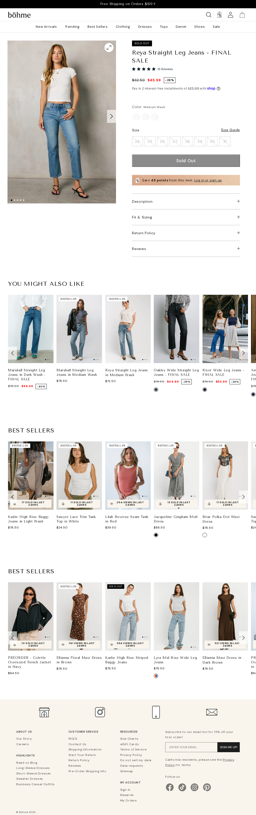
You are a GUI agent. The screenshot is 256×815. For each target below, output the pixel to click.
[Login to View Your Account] (230, 14)
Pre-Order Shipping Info (87, 771)
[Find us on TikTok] (182, 791)
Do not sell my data (136, 760)
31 (224, 141)
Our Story (24, 739)
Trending (72, 27)
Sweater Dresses (29, 779)
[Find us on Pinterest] (207, 791)
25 (150, 141)
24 (137, 141)
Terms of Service (133, 749)
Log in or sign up (208, 180)
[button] (111, 116)
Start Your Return (82, 755)
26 (162, 141)
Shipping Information (85, 749)
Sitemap (126, 771)
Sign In (125, 790)
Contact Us (77, 744)
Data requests (131, 766)
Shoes (199, 27)
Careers (22, 744)
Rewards (127, 795)
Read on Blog (26, 763)
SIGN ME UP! (228, 747)
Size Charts (129, 739)
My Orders (128, 800)
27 (174, 141)
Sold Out (186, 161)
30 (212, 141)
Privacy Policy (131, 755)
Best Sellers (98, 27)
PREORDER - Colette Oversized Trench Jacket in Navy (29, 662)
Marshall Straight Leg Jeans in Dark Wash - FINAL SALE (27, 374)
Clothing (123, 27)
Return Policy (144, 233)
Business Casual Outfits (35, 784)
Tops (164, 27)
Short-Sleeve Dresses (33, 773)
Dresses (145, 27)
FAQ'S (72, 739)
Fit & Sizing (142, 217)
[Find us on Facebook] (169, 791)
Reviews (139, 248)
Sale (216, 27)
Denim (181, 27)
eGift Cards (129, 744)
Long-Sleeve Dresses (33, 768)
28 (187, 141)
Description (142, 201)
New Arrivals (46, 27)
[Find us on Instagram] (194, 791)
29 (200, 141)
